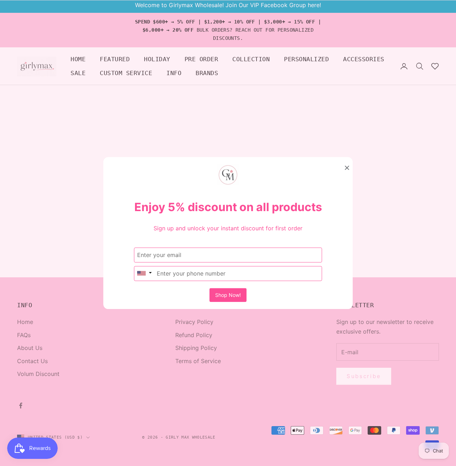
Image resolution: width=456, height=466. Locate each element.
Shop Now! (228, 295)
